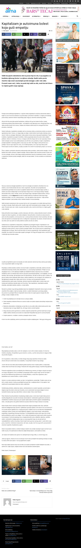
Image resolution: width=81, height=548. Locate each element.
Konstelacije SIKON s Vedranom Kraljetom (67, 293)
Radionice (64, 16)
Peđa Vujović (6, 30)
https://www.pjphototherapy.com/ (20, 502)
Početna (5, 16)
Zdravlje (45, 16)
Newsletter (44, 3)
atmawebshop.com (44, 523)
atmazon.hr (35, 527)
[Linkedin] (57, 1)
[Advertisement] (27, 100)
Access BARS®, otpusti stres (64, 296)
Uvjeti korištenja (56, 3)
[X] (67, 1)
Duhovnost (26, 16)
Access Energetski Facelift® (64, 303)
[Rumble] (62, 1)
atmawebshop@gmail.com (11, 531)
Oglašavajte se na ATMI (35, 3)
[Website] (73, 1)
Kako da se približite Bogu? (9, 490)
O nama (27, 3)
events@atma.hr (12, 535)
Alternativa (36, 16)
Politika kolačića (64, 3)
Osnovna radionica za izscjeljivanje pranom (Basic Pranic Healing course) (67, 290)
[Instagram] (54, 1)
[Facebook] (52, 1)
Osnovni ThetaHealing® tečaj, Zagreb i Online (68, 283)
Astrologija (15, 16)
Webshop (50, 3)
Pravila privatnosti (73, 3)
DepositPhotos (66, 518)
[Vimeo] (70, 1)
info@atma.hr (18, 523)
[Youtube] (78, 1)
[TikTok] (65, 1)
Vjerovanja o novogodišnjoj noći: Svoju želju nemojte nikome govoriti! (41, 491)
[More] (48, 34)
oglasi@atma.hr (9, 527)
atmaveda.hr (44, 529)
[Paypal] (60, 1)
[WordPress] (75, 1)
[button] (77, 16)
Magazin (54, 16)
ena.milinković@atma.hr (11, 539)
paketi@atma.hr (9, 543)
